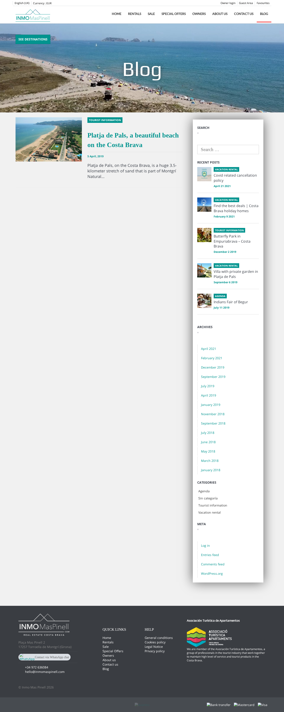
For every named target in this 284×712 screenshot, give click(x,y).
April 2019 (208, 395)
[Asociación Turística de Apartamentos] (209, 637)
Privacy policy (155, 651)
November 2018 (213, 414)
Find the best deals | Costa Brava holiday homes (236, 208)
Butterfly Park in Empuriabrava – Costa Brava (232, 241)
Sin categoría (208, 498)
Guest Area (246, 3)
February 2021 (211, 358)
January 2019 (210, 405)
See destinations (32, 39)
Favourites (263, 3)
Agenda (204, 491)
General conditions (159, 638)
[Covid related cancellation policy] (204, 174)
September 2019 (213, 377)
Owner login (228, 3)
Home (116, 14)
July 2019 (207, 386)
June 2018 (208, 442)
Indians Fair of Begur (231, 301)
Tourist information (212, 505)
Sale (151, 14)
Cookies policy (155, 642)
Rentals (134, 14)
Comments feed (213, 564)
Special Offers (174, 14)
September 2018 (213, 423)
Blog (264, 14)
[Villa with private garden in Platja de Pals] (204, 270)
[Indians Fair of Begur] (204, 301)
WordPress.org (212, 573)
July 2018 (207, 433)
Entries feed (210, 555)
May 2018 (208, 451)
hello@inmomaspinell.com (45, 672)
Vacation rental (209, 512)
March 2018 (210, 461)
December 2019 (212, 367)
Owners (199, 14)
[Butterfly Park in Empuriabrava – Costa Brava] (204, 235)
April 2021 (208, 349)
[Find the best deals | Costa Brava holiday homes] (204, 204)
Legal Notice (154, 646)
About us (219, 14)
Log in (205, 545)
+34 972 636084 (36, 667)
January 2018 (210, 470)
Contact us (243, 14)
